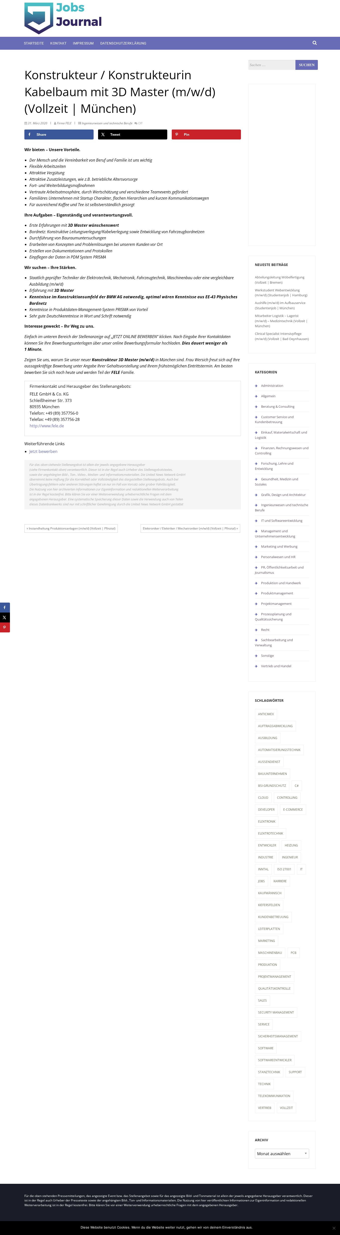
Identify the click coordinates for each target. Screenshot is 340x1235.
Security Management (276, 1012)
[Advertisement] (282, 164)
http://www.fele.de (47, 426)
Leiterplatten (269, 929)
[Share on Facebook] (5, 608)
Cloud (263, 797)
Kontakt (58, 43)
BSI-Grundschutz (272, 786)
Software (266, 1048)
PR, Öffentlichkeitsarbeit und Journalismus (279, 570)
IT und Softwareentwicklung (281, 520)
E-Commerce (293, 809)
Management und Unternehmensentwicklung (275, 533)
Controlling (287, 797)
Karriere (280, 881)
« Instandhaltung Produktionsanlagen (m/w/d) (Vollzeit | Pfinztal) (71, 528)
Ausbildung (267, 738)
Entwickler (267, 845)
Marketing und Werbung (279, 546)
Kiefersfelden (269, 905)
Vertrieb (264, 1108)
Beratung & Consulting (277, 406)
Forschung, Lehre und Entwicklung (274, 466)
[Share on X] (5, 617)
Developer (266, 809)
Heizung (291, 845)
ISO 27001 (284, 869)
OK (257, 1227)
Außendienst (269, 762)
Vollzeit (286, 1108)
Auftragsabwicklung (275, 726)
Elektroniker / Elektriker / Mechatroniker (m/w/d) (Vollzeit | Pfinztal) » (190, 528)
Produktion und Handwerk (281, 583)
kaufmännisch (270, 893)
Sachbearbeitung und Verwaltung (274, 642)
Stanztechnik (269, 1072)
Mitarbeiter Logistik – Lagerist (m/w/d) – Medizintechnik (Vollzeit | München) (281, 320)
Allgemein (268, 396)
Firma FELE (64, 123)
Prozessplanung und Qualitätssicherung (273, 616)
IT (301, 869)
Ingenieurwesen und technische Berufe (107, 123)
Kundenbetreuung (273, 917)
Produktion (267, 965)
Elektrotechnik (270, 833)
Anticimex (266, 714)
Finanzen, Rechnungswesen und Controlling (282, 450)
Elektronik (266, 821)
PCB (293, 953)
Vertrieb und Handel (276, 666)
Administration (272, 385)
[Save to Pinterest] (5, 627)
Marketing (266, 941)
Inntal (263, 869)
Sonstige (267, 655)
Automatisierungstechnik (279, 750)
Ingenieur (290, 857)
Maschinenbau (270, 953)
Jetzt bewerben (43, 451)
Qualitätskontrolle (274, 988)
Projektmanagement (276, 603)
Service (264, 1024)
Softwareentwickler (274, 1060)
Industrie (265, 857)
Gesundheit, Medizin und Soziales (276, 481)
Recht (265, 629)
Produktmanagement (277, 593)
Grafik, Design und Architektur (283, 494)
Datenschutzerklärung (123, 43)
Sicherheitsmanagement (278, 1036)
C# (297, 786)
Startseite (34, 43)
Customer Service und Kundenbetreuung (274, 419)
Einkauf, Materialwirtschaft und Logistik (281, 435)
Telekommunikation (274, 1096)
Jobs (261, 881)
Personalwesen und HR (278, 557)
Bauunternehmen (272, 774)
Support (295, 1072)
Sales (262, 1000)
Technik (264, 1084)
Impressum (83, 43)
